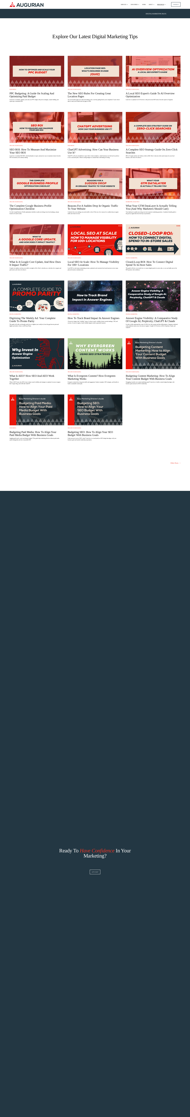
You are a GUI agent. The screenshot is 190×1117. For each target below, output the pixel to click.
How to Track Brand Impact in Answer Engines (93, 318)
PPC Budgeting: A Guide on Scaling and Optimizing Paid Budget (32, 95)
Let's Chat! (95, 872)
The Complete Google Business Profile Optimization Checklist (30, 207)
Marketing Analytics (132, 201)
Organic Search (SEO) (74, 89)
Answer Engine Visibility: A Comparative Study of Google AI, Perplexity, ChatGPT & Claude (152, 320)
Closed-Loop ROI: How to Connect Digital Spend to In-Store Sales (149, 263)
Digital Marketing (131, 258)
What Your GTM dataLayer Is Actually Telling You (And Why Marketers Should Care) (151, 207)
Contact (176, 4)
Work (144, 4)
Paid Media (13, 89)
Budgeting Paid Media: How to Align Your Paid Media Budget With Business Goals (33, 434)
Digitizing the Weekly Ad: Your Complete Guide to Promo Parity (32, 320)
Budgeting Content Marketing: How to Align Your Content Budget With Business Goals (150, 377)
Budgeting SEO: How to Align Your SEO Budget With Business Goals (90, 434)
